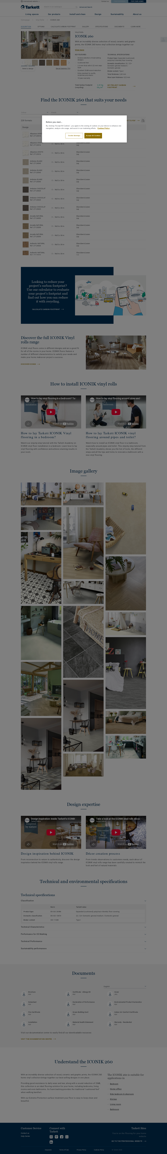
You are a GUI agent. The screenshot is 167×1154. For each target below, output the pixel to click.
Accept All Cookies (93, 135)
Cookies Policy (103, 128)
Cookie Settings (74, 135)
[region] (84, 128)
